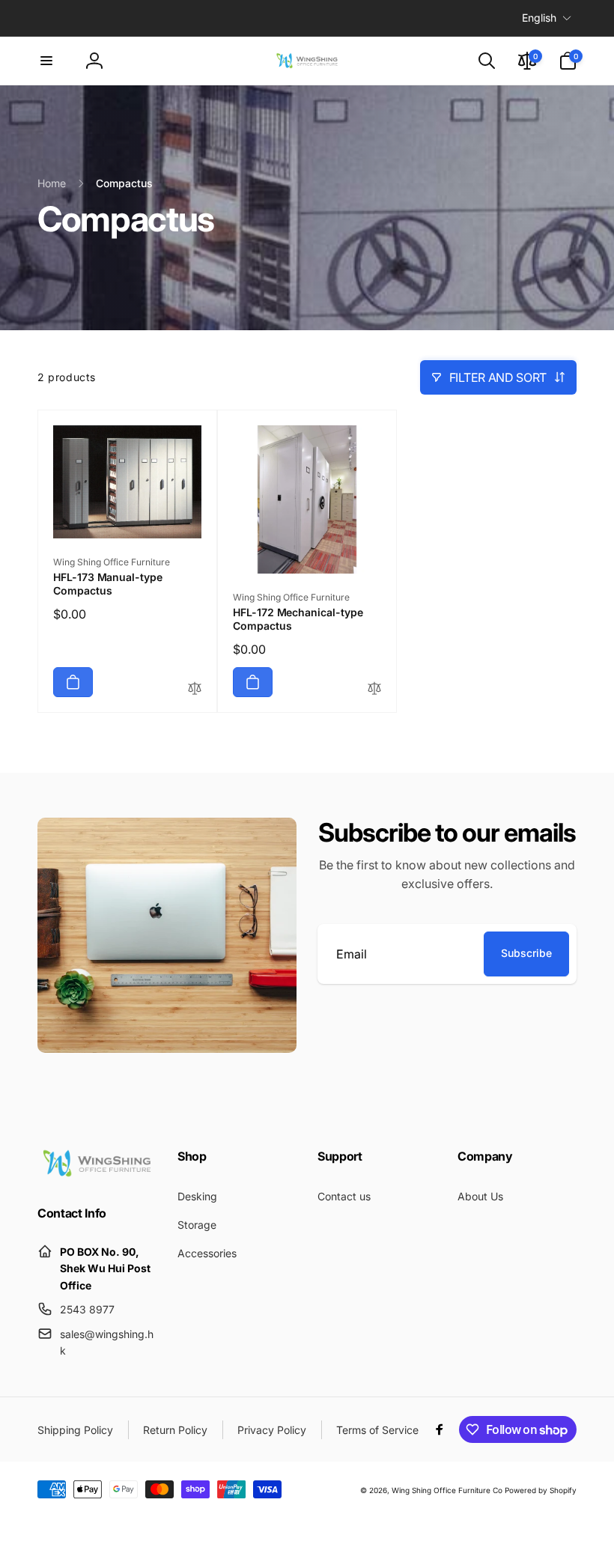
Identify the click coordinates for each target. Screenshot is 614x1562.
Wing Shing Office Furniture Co (447, 1490)
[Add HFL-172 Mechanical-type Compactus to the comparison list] (374, 689)
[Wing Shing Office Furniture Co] (96, 1173)
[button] (46, 60)
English (539, 17)
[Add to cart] (73, 682)
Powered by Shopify (541, 1490)
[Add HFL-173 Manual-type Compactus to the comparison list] (194, 689)
